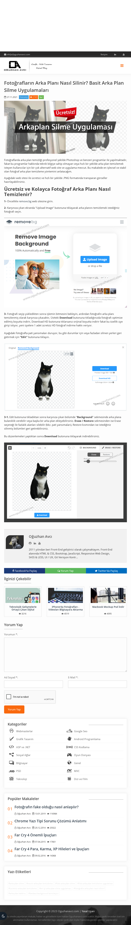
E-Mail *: (73, 677)
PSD (18, 771)
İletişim (104, 54)
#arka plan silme (16, 883)
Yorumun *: (11, 634)
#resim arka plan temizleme (39, 883)
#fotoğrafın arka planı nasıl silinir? (89, 888)
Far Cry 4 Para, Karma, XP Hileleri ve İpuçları (51, 849)
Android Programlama (87, 739)
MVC (76, 771)
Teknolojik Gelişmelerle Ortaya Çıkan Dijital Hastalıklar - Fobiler (23, 609)
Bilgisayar (22, 763)
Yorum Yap (67, 570)
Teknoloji (24, 97)
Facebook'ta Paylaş (25, 570)
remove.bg (25, 201)
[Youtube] (123, 54)
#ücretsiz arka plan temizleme (23, 888)
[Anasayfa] (28, 65)
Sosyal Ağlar (23, 755)
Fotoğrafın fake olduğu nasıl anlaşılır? (46, 807)
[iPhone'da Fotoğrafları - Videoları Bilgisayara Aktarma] (65, 595)
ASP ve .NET (23, 747)
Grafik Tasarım (24, 739)
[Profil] (30, 543)
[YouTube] (39, 543)
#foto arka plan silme (65, 883)
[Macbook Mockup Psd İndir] (108, 595)
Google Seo (80, 731)
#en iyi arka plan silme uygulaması (55, 888)
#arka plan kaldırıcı (17, 893)
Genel (77, 763)
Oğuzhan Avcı (40, 536)
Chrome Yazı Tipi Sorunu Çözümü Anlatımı (50, 821)
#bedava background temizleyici (43, 893)
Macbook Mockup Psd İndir (108, 606)
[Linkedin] (114, 54)
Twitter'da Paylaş (107, 570)
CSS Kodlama (81, 747)
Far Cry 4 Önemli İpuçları (35, 835)
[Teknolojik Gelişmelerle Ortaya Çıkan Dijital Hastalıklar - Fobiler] (22, 595)
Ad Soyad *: (11, 677)
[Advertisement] (65, 26)
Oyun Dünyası (82, 755)
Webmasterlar (24, 731)
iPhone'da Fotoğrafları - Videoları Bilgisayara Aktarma (65, 608)
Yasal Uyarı (88, 911)
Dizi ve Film (81, 779)
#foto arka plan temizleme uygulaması (95, 883)
